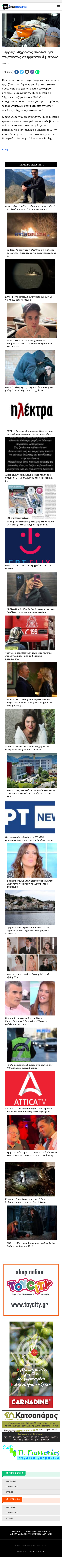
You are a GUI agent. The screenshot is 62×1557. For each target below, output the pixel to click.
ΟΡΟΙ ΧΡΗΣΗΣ (44, 1531)
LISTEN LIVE (11, 1481)
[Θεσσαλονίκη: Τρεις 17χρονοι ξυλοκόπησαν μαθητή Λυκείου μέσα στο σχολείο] (30, 367)
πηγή (5, 149)
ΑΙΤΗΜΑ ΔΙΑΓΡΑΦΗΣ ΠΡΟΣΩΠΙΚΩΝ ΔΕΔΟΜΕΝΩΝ (31, 1534)
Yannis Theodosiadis (39, 1551)
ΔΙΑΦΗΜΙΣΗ (17, 1531)
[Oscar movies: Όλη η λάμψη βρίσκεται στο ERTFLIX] (30, 545)
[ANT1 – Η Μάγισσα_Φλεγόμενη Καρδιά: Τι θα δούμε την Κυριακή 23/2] (32, 1223)
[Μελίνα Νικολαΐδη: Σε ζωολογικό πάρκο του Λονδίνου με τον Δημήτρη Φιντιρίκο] (32, 589)
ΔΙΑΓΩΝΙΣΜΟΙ (12, 1487)
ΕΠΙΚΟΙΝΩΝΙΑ (30, 1531)
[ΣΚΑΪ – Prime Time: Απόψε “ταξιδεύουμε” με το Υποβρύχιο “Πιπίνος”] (30, 276)
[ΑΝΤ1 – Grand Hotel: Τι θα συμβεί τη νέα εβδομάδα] (32, 954)
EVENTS (9, 1492)
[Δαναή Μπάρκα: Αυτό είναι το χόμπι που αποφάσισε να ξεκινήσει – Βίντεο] (30, 726)
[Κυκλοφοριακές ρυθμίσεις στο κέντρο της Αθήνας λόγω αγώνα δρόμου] (32, 1045)
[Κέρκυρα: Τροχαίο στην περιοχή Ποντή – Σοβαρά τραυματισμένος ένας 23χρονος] (30, 1179)
